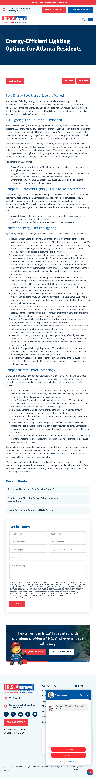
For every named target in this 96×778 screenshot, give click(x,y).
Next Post (83, 80)
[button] (83, 19)
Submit (17, 604)
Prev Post (68, 80)
